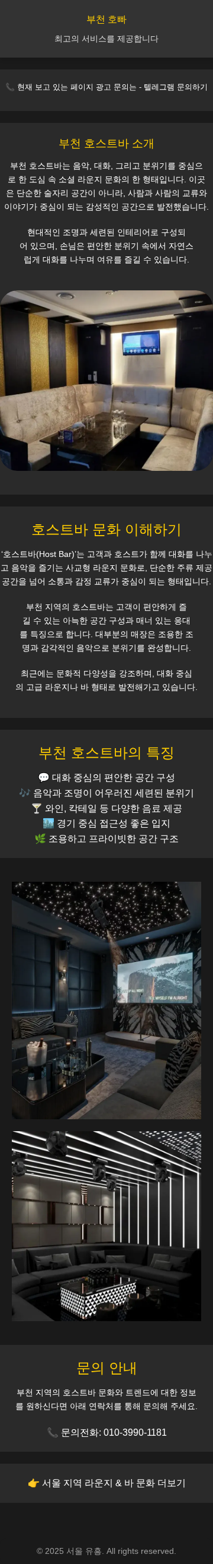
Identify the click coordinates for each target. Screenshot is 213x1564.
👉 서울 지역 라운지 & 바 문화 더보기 (107, 1483)
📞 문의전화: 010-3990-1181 (107, 1432)
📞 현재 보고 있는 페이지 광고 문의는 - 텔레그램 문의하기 (106, 87)
